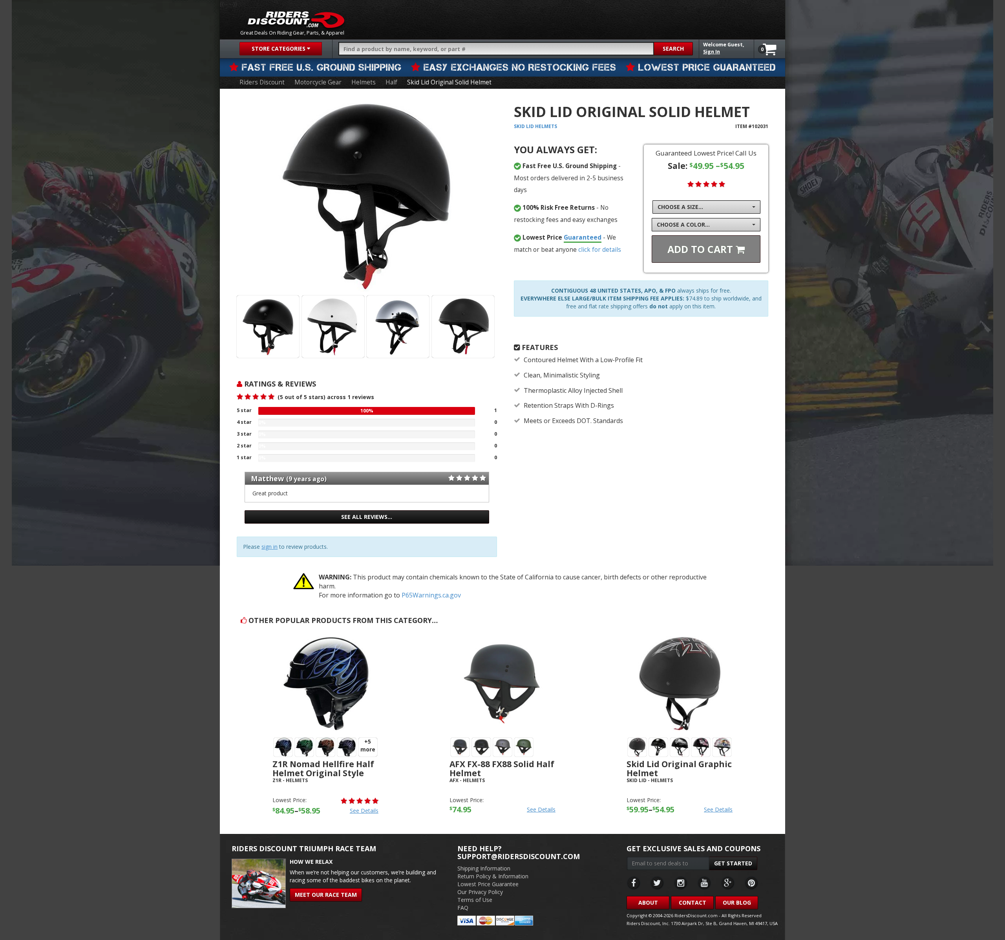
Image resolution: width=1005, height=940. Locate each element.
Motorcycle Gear (318, 82)
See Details (364, 810)
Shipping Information (483, 868)
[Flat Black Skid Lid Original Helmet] (463, 326)
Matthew (267, 478)
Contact (692, 902)
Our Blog (737, 902)
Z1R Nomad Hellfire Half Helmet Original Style (323, 769)
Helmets (363, 82)
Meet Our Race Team (326, 894)
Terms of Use (474, 899)
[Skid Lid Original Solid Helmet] (367, 195)
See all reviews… (366, 516)
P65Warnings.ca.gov (431, 595)
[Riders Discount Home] (296, 19)
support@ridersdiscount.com (518, 856)
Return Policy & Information (492, 876)
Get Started (733, 863)
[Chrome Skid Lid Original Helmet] (398, 326)
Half (391, 82)
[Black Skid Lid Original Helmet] (268, 326)
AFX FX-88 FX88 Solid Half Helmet (502, 769)
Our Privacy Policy (480, 892)
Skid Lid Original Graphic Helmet (679, 769)
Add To (701, 249)
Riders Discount (262, 82)
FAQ (462, 907)
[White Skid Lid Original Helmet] (333, 326)
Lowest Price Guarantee (488, 884)
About (648, 902)
